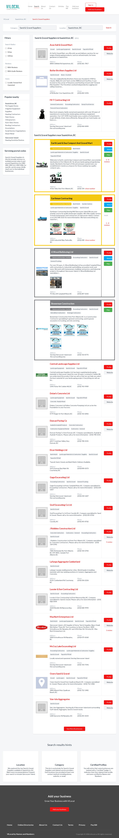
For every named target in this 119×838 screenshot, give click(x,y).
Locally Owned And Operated (15, 84)
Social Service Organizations (15, 131)
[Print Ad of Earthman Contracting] (56, 229)
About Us (43, 7)
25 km (10, 48)
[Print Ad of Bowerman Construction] (56, 330)
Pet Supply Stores (11, 106)
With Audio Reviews (15, 71)
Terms (70, 825)
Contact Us (52, 7)
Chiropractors (10, 120)
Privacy (82, 825)
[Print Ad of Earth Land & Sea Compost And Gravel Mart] (56, 177)
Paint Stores (9, 117)
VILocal (6, 19)
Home (30, 6)
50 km (10, 52)
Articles (61, 6)
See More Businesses (74, 729)
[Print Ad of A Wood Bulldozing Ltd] (56, 282)
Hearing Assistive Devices (14, 140)
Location (63, 28)
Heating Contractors (12, 114)
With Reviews (13, 67)
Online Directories (26, 825)
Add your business (75, 7)
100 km (10, 56)
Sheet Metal (9, 134)
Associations (10, 128)
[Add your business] (59, 806)
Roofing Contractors (12, 125)
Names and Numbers (25, 834)
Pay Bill (67, 7)
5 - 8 (107, 161)
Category (13, 28)
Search (36, 6)
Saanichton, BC (20, 19)
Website (110, 54)
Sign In (90, 5)
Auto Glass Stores (12, 123)
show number (90, 188)
